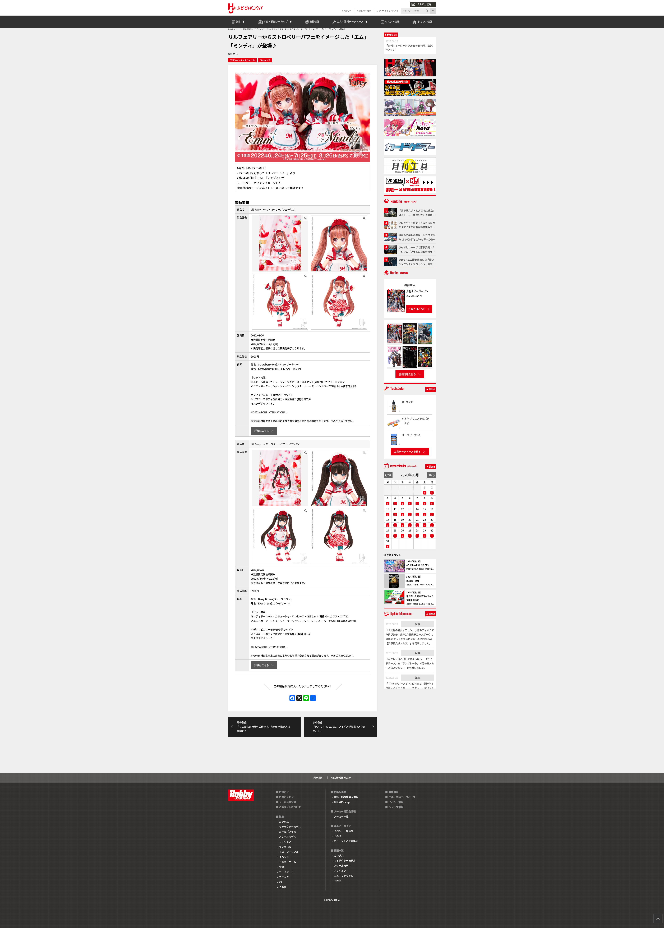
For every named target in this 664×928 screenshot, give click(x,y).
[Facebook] (292, 698)
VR (280, 882)
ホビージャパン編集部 (346, 841)
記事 (417, 624)
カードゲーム (286, 872)
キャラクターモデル (290, 826)
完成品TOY (285, 846)
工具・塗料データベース (402, 797)
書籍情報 (393, 792)
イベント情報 (396, 802)
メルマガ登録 (424, 4)
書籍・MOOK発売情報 (346, 797)
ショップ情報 (396, 807)
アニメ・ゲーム (287, 862)
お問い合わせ (364, 10)
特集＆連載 (340, 792)
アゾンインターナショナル (242, 60)
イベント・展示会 (343, 831)
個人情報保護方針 (341, 777)
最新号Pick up (342, 802)
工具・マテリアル (288, 851)
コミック (284, 877)
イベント (284, 856)
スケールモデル (287, 836)
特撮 (281, 867)
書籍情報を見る (407, 374)
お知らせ (347, 10)
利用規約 (318, 777)
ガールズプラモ (287, 831)
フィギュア (265, 60)
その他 (282, 887)
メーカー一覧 (341, 816)
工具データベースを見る (407, 451)
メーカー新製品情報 (345, 811)
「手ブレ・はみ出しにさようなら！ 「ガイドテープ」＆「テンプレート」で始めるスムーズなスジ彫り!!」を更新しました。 (410, 663)
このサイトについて (388, 10)
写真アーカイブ (342, 826)
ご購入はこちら (416, 309)
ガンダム (284, 821)
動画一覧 (339, 850)
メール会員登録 (287, 802)
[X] (299, 698)
